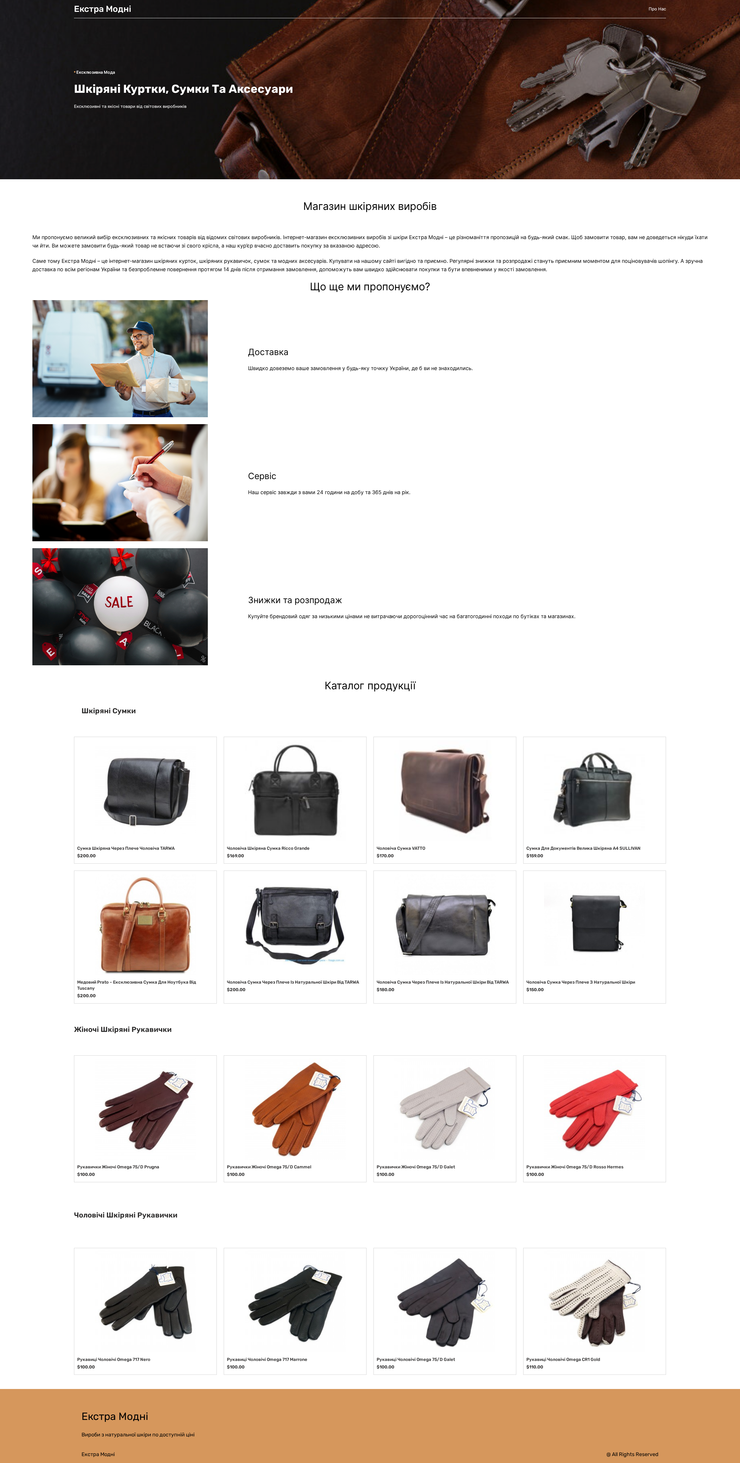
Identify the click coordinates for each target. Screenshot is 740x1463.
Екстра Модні (102, 9)
